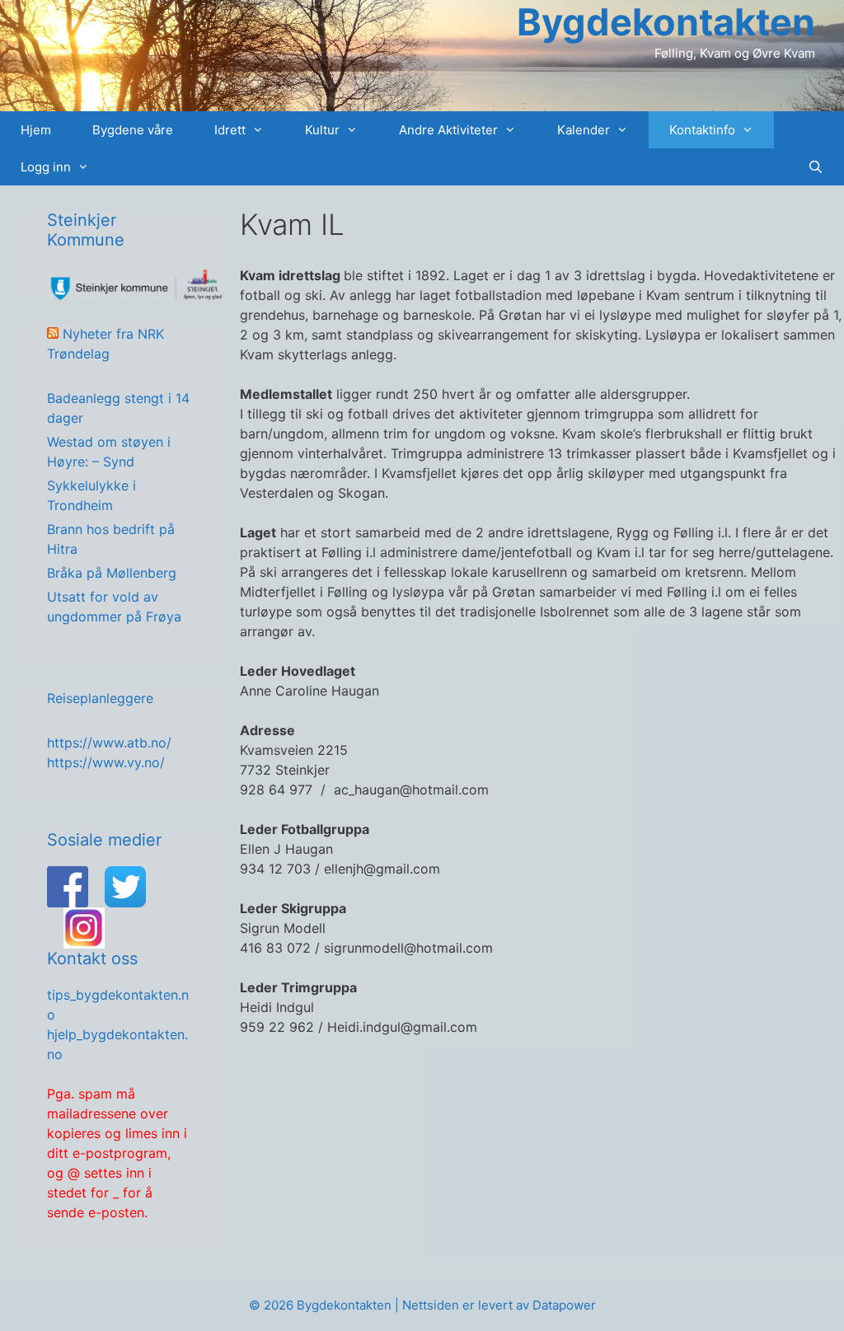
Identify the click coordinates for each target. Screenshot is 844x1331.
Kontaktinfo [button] (702, 130)
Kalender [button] (583, 130)
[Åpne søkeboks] (815, 166)
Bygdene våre (132, 130)
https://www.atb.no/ (109, 742)
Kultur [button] (322, 130)
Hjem (36, 130)
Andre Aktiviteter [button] (448, 130)
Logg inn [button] (46, 167)
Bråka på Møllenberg (111, 573)
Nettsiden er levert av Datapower (499, 1305)
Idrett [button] (230, 130)
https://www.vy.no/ (106, 762)
